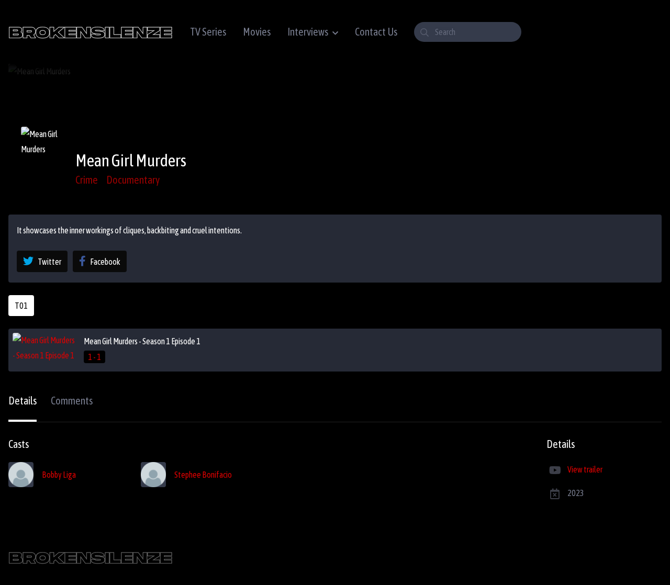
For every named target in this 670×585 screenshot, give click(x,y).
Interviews (307, 32)
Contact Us (376, 32)
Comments (72, 401)
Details (22, 401)
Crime (86, 180)
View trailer (584, 469)
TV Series (208, 32)
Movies (257, 32)
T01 (21, 305)
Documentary (133, 180)
